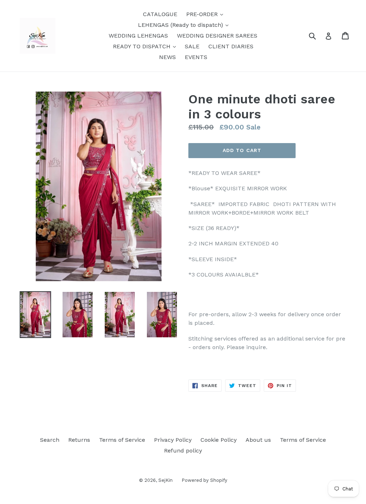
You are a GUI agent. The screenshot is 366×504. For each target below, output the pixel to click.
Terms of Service (122, 439)
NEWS (167, 57)
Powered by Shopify (204, 480)
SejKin (165, 480)
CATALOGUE (160, 14)
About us (258, 439)
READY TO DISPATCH (146, 46)
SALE (192, 46)
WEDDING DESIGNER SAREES (217, 35)
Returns (79, 439)
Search (49, 439)
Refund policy (183, 450)
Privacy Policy (173, 439)
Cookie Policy (219, 439)
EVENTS (196, 57)
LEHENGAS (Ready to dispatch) (185, 24)
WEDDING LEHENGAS (138, 35)
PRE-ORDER (206, 14)
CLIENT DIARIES (230, 46)
